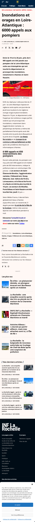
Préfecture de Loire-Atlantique (22, 236)
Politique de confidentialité (10, 519)
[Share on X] (9, 47)
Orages (9, 236)
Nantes (4, 236)
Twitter (22, 223)
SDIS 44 (4, 238)
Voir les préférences (17, 515)
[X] (5, 266)
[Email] (16, 47)
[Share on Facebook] (5, 47)
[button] (32, 484)
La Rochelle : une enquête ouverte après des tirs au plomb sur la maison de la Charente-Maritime (11, 369)
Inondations (17, 233)
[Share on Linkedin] (12, 47)
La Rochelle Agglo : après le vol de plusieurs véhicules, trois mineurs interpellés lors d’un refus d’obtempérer (12, 395)
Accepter (17, 505)
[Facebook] (2, 266)
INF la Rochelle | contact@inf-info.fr (16, 41)
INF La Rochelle (7, 374)
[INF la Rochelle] (18, 2)
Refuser (17, 510)
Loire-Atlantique (26, 233)
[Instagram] (8, 266)
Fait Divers (16, 374)
